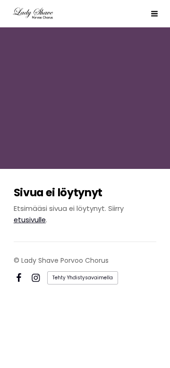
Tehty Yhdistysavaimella (82, 277)
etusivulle (30, 220)
